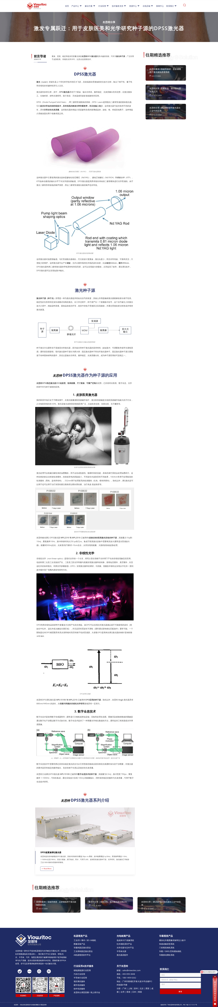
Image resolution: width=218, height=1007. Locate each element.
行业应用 (102, 6)
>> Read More (46, 869)
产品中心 (75, 6)
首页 (67, 6)
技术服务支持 (117, 6)
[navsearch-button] (184, 6)
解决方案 (88, 6)
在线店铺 (146, 6)
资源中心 (133, 6)
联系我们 (170, 6)
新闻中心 (160, 6)
